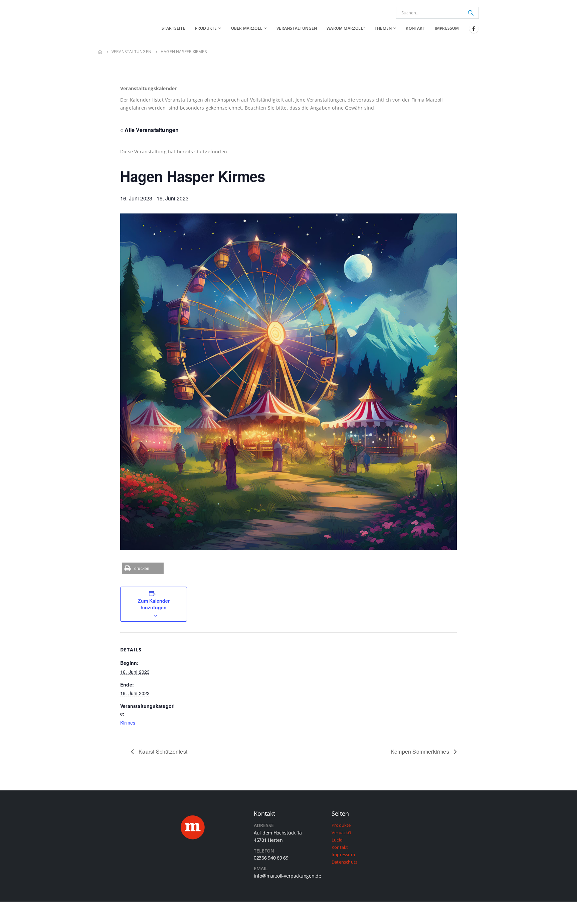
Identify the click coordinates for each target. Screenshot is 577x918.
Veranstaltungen (296, 28)
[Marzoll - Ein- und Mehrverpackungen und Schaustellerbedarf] (115, 22)
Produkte (206, 28)
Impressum (447, 28)
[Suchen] (470, 12)
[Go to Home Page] (100, 51)
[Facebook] (473, 28)
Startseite (173, 28)
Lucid (337, 840)
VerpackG (341, 832)
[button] (143, 568)
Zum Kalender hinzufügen (154, 604)
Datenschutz (344, 862)
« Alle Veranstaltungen (149, 130)
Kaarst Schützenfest (162, 751)
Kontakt (415, 28)
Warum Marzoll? (346, 28)
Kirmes (127, 722)
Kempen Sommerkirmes (420, 751)
